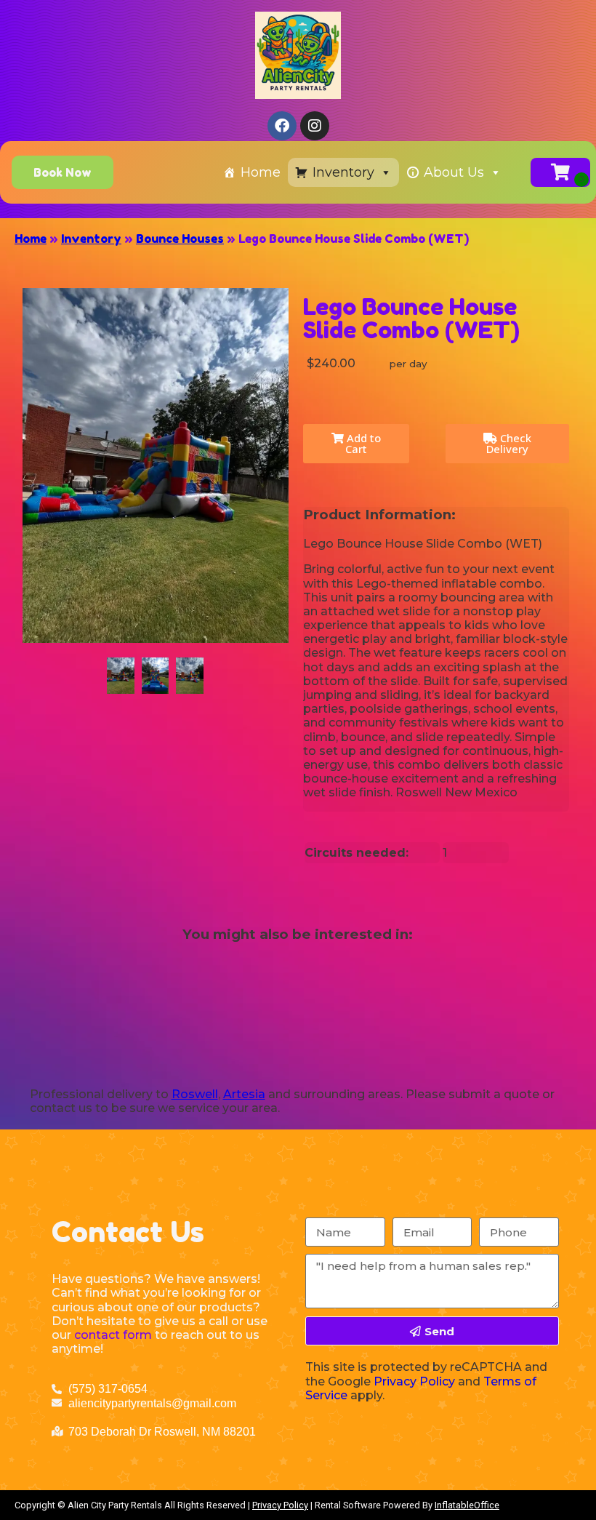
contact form (113, 1335)
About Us (454, 172)
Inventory (343, 172)
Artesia (244, 1094)
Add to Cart (362, 443)
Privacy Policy (414, 1381)
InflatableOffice (467, 1505)
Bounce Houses (180, 238)
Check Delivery (508, 443)
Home (261, 172)
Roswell (195, 1094)
